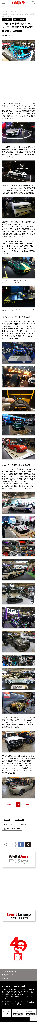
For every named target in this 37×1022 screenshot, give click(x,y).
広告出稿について (8, 975)
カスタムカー (19, 819)
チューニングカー (10, 824)
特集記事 (22, 19)
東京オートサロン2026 (12, 829)
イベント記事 (7, 19)
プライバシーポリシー (9, 971)
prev (9, 804)
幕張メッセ (25, 824)
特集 (15, 19)
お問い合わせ (6, 978)
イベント (7, 819)
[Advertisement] (18, 82)
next (28, 804)
